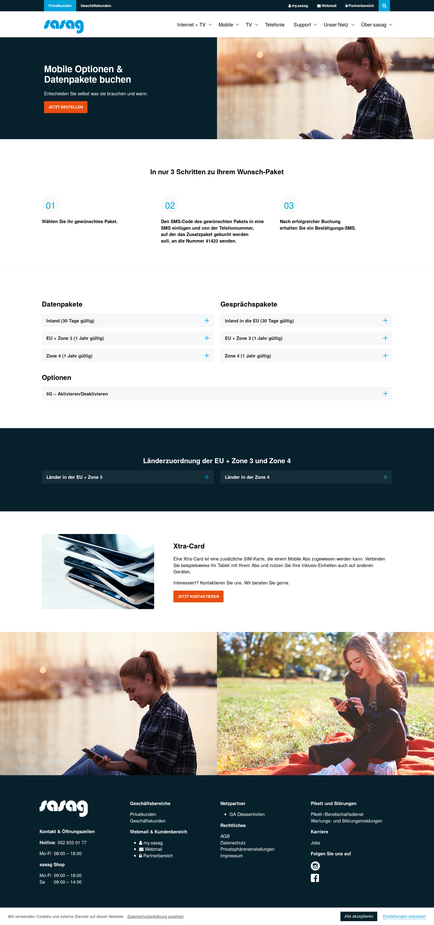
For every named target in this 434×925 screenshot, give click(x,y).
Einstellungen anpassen (404, 916)
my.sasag (299, 5)
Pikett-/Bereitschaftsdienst (337, 814)
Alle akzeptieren (358, 916)
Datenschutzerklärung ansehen (155, 916)
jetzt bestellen (66, 107)
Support (302, 24)
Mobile (226, 24)
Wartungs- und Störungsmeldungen (346, 820)
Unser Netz (336, 24)
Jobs (315, 842)
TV (249, 24)
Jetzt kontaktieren (198, 596)
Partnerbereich (361, 5)
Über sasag (373, 24)
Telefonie (275, 24)
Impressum (231, 855)
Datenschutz (232, 842)
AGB (225, 836)
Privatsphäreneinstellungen (247, 849)
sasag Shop (52, 864)
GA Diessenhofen (247, 814)
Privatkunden (60, 5)
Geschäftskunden (96, 5)
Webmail (328, 5)
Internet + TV (191, 24)
